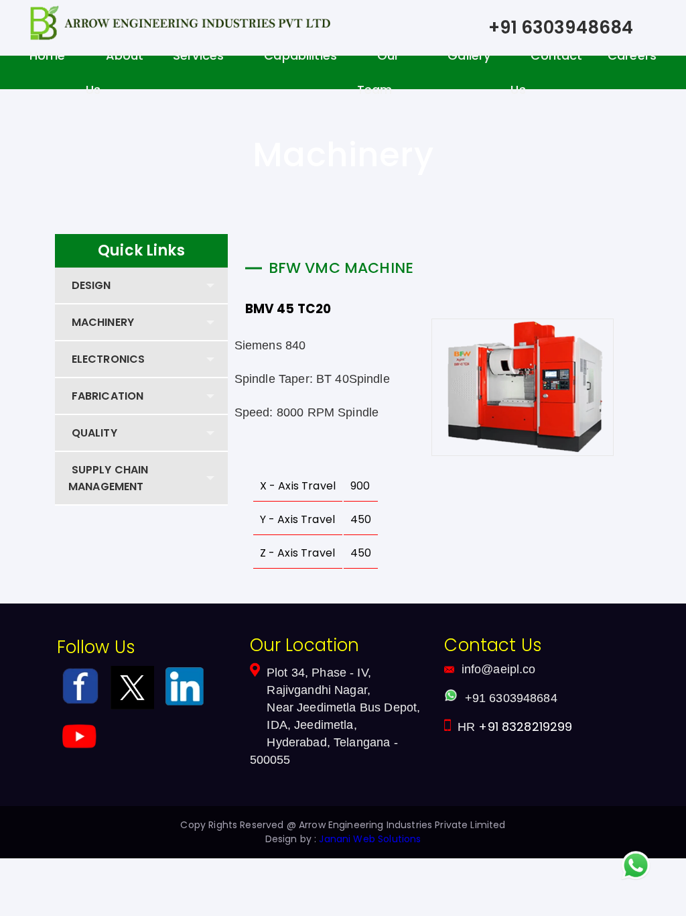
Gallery (469, 55)
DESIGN (91, 285)
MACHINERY (103, 322)
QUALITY (94, 433)
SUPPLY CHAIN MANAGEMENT (108, 478)
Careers (632, 55)
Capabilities (300, 55)
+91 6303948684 (560, 27)
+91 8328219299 (525, 726)
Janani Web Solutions (370, 839)
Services (198, 55)
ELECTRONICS (108, 359)
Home (47, 55)
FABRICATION (108, 396)
